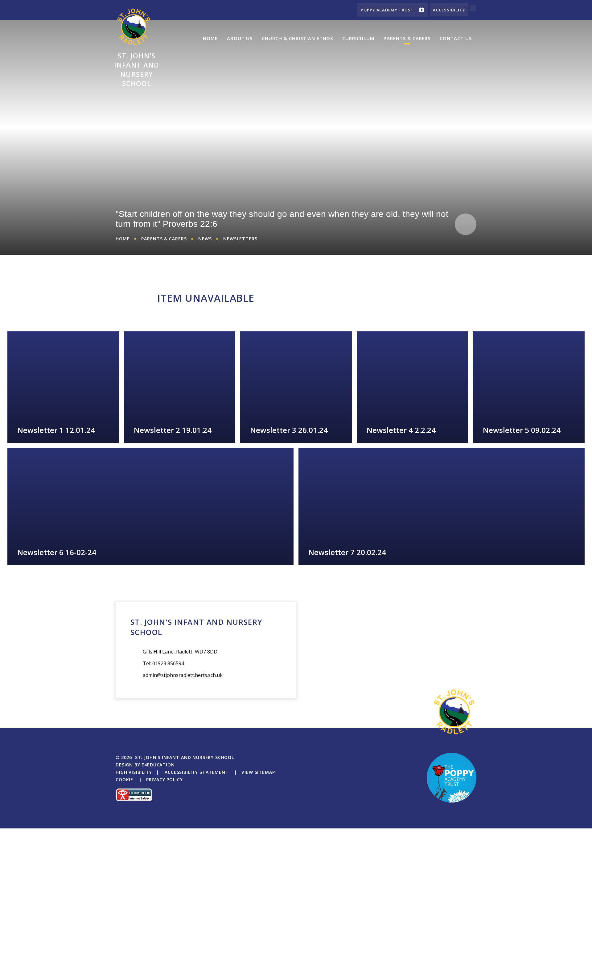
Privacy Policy (164, 779)
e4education (158, 765)
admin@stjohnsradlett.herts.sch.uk (183, 675)
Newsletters (240, 239)
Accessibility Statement (196, 772)
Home (123, 239)
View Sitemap (258, 772)
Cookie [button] (124, 779)
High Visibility (134, 772)
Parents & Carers (164, 239)
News (205, 239)
